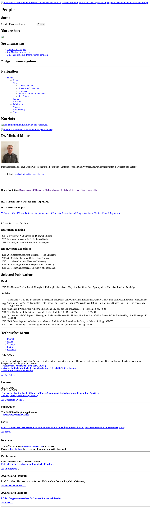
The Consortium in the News (32, 93)
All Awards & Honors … (13, 485)
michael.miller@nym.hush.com (29, 174)
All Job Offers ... (9, 375)
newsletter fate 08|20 (32, 446)
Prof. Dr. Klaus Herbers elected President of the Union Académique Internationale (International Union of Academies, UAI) (62, 427)
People (16, 99)
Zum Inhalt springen (16, 49)
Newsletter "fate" (27, 85)
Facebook (11, 349)
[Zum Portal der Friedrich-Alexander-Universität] (27, 129)
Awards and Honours (29, 88)
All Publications (9, 468)
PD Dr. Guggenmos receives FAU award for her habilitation (31, 498)
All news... (6, 431)
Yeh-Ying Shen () (50, 394)
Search (10, 341)
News (15, 83)
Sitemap (11, 344)
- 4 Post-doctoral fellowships (15, 414)
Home (10, 77)
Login (10, 347)
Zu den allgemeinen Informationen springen (27, 55)
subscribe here (15, 449)
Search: (4, 24)
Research (17, 101)
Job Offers (24, 96)
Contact (16, 112)
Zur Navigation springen (18, 52)
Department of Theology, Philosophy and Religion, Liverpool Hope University (58, 190)
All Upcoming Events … (13, 399)
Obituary (23, 91)
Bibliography (19, 109)
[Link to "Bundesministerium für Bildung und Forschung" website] (24, 124)
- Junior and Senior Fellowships (17, 370)
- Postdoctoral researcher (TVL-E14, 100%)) (23, 365)
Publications (18, 104)
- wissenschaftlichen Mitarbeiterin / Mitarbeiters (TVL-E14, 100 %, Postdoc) (39, 368)
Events (16, 80)
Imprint (10, 339)
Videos (16, 107)
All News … (7, 502)
